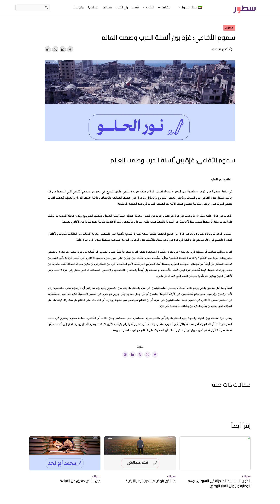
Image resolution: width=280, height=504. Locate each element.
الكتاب (150, 7)
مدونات (107, 7)
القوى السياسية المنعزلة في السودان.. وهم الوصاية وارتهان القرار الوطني (219, 483)
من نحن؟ (93, 7)
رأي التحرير (122, 7)
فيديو (135, 7)
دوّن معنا (78, 7)
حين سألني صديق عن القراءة (80, 481)
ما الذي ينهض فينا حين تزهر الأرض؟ (151, 481)
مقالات (166, 7)
